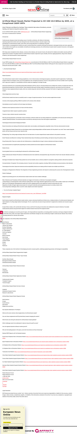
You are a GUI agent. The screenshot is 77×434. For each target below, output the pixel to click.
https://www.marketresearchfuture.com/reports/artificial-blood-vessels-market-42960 (22, 72)
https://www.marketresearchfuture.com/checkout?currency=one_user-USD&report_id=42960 (24, 193)
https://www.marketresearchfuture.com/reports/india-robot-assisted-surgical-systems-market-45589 (48, 370)
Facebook (4, 381)
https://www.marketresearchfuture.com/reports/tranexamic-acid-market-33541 (33, 351)
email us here (5, 378)
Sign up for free (13, 428)
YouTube (4, 386)
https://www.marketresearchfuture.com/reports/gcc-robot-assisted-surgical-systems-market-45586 (47, 361)
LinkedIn (4, 384)
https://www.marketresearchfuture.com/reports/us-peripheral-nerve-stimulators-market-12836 (43, 348)
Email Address (7, 422)
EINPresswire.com (25, 31)
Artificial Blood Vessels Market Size (22, 62)
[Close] (23, 407)
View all (74, 1)
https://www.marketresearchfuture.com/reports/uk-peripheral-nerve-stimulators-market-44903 (43, 345)
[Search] (64, 15)
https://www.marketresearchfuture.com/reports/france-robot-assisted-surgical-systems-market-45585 (49, 358)
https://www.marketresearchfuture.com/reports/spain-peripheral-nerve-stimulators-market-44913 (46, 341)
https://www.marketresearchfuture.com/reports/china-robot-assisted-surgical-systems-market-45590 (48, 355)
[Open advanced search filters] (67, 15)
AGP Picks (4, 2)
